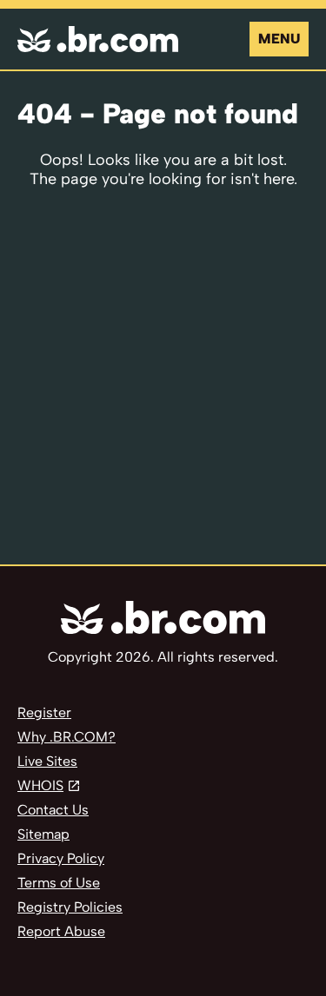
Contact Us (53, 809)
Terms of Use (58, 882)
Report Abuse (61, 931)
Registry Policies (70, 907)
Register (44, 712)
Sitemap (43, 834)
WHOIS (40, 785)
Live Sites (47, 761)
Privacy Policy (60, 858)
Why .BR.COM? (66, 737)
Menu (279, 38)
